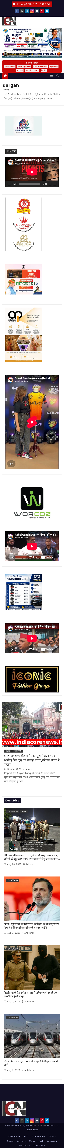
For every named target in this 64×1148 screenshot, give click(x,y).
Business (21, 1141)
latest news (10, 66)
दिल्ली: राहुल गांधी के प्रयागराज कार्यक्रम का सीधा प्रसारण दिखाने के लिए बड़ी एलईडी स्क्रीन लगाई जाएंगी (31, 925)
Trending (17, 751)
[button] (58, 75)
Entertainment (38, 1136)
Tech (41, 1141)
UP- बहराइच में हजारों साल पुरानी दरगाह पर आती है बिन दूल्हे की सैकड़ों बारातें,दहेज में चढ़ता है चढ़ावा (32, 760)
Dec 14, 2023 (14, 769)
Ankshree (29, 932)
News (8, 751)
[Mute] (50, 183)
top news (54, 66)
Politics (52, 1136)
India (43, 70)
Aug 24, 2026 (14, 864)
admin (29, 769)
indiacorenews (40, 66)
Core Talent (39, 1145)
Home (6, 89)
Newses (51, 1125)
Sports (10, 1141)
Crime (32, 1141)
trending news (32, 70)
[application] (32, 172)
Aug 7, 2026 (14, 932)
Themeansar (32, 1129)
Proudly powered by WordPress (21, 1125)
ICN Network (13, 812)
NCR (26, 1136)
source (20, 70)
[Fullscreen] (54, 183)
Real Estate (24, 1145)
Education (52, 1141)
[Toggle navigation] (52, 75)
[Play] (9, 183)
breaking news (24, 66)
